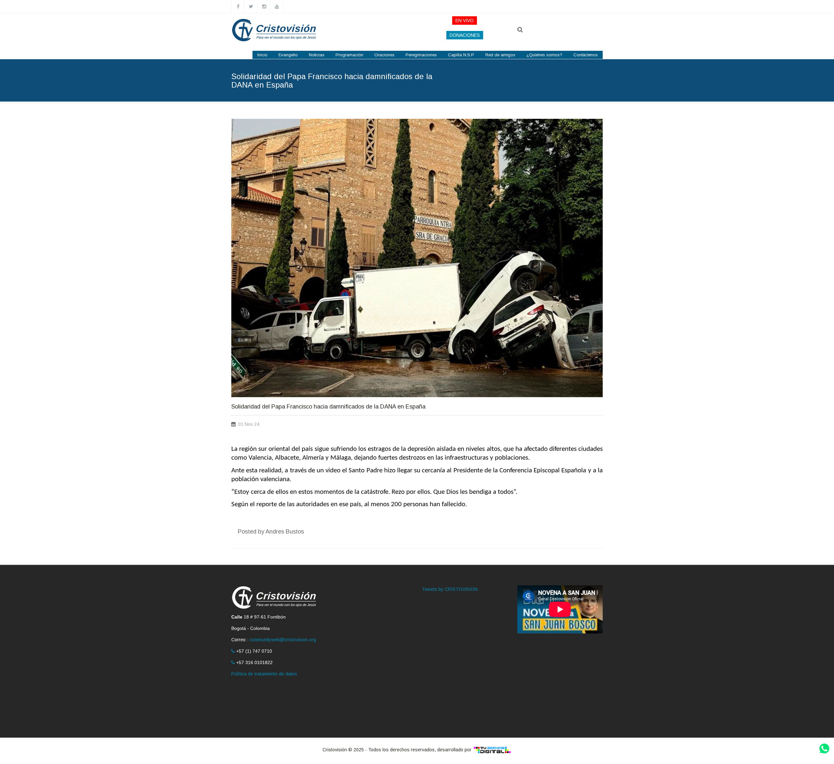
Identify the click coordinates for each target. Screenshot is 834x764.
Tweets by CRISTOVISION (450, 589)
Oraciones (384, 54)
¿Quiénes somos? (544, 54)
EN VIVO (464, 20)
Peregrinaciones (421, 54)
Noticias (316, 54)
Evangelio (288, 54)
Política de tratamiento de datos (264, 673)
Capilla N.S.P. (461, 54)
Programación (349, 54)
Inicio (262, 54)
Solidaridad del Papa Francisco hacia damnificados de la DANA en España (328, 407)
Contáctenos (585, 54)
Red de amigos (500, 54)
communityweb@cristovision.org (283, 639)
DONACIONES (465, 35)
